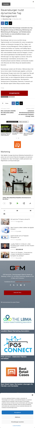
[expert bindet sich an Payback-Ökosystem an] (5, 237)
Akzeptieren (17, 412)
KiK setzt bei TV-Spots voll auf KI (17, 134)
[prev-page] (16, 138)
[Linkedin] (6, 23)
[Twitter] (17, 285)
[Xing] (24, 285)
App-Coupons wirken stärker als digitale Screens (28, 134)
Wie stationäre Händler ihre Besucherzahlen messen (8, 112)
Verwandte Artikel (12, 121)
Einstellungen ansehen (17, 422)
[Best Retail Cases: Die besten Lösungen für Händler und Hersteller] (17, 372)
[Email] (10, 23)
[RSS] (14, 285)
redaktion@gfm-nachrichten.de (22, 281)
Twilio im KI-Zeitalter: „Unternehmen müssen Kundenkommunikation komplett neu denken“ (21, 254)
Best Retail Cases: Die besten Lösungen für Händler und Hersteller (17, 385)
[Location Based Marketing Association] (17, 319)
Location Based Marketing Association (15, 331)
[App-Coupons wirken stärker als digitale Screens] (29, 128)
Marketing (11, 96)
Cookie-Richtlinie (17, 425)
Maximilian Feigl (7, 19)
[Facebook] (2, 23)
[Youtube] (21, 285)
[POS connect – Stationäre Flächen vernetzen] (17, 344)
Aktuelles (13, 221)
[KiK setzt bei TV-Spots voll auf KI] (17, 128)
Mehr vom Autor (23, 121)
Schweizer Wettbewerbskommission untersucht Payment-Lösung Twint (26, 113)
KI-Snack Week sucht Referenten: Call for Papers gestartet (6, 134)
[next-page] (18, 138)
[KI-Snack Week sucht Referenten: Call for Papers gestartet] (6, 128)
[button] (32, 395)
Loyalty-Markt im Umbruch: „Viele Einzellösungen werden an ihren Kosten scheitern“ (22, 245)
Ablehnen (17, 417)
